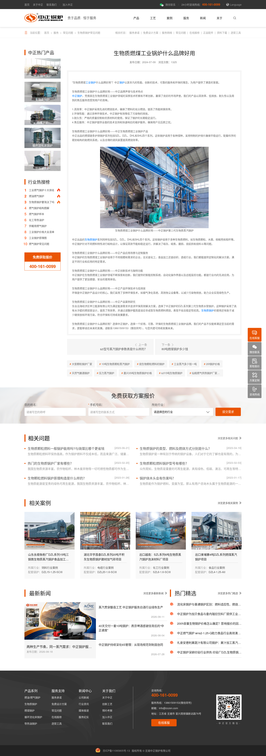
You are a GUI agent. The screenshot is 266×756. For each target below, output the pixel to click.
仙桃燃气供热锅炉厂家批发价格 (207, 373)
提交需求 (228, 412)
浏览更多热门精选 (228, 593)
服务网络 (167, 32)
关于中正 (38, 4)
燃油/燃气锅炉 (32, 697)
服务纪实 (84, 717)
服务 (186, 18)
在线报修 (194, 32)
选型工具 (236, 32)
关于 (219, 18)
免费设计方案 (150, 32)
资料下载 (222, 32)
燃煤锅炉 (29, 710)
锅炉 (121, 82)
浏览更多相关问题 (228, 438)
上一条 (123, 347)
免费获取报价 (42, 257)
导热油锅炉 (30, 723)
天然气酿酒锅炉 (81, 373)
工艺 (153, 18)
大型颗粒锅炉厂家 (82, 364)
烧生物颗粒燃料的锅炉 (151, 364)
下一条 (175, 347)
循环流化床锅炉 (33, 717)
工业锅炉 (91, 82)
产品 (136, 18)
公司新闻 (84, 697)
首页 (26, 4)
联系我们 (52, 4)
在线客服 (164, 723)
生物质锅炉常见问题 (88, 32)
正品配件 (208, 32)
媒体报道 (84, 710)
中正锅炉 (77, 96)
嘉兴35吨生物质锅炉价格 (138, 373)
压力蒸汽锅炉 (106, 373)
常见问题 (68, 32)
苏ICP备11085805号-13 (116, 750)
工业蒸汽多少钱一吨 (185, 364)
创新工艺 (107, 704)
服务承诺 (134, 32)
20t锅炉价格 (213, 364)
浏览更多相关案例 (228, 503)
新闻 (203, 18)
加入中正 (68, 4)
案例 (169, 18)
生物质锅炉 (91, 239)
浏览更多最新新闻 (153, 593)
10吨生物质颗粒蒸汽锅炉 (116, 364)
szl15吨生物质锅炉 (171, 373)
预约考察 (107, 710)
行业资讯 (84, 704)
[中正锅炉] (43, 18)
